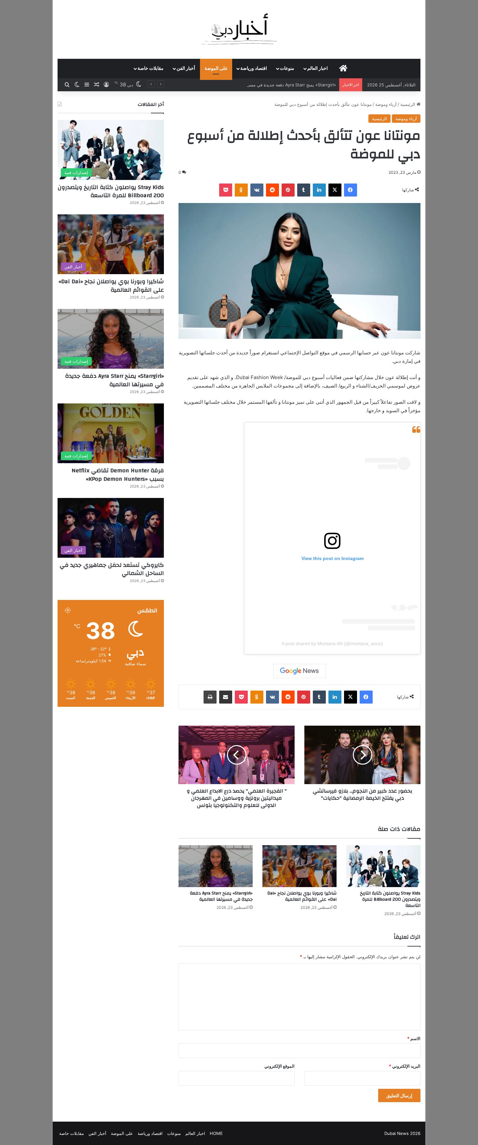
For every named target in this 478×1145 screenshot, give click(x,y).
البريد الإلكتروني (404, 1066)
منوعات (287, 68)
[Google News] (299, 671)
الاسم (413, 1038)
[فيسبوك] (350, 190)
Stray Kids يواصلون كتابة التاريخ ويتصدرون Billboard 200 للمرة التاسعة (390, 899)
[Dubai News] (239, 29)
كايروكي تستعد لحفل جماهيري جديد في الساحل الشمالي (112, 569)
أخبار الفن (186, 68)
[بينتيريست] (288, 190)
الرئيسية (408, 104)
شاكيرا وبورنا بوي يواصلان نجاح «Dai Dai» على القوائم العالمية (302, 896)
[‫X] (334, 190)
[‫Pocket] (225, 190)
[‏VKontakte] (256, 190)
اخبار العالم (317, 68)
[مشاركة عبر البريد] (225, 697)
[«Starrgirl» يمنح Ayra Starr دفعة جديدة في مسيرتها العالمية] (216, 866)
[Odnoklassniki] (241, 190)
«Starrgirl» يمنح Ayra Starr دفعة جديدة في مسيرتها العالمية (281, 84)
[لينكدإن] (319, 190)
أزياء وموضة (386, 104)
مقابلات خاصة (151, 68)
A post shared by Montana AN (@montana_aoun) (332, 643)
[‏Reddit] (272, 190)
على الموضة (216, 68)
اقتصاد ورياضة (253, 68)
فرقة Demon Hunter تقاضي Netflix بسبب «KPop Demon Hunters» (118, 474)
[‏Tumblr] (303, 190)
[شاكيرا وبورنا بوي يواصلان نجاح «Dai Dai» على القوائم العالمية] (299, 866)
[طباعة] (210, 697)
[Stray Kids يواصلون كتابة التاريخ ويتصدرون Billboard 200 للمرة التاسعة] (383, 866)
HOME (216, 1133)
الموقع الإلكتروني (279, 1066)
